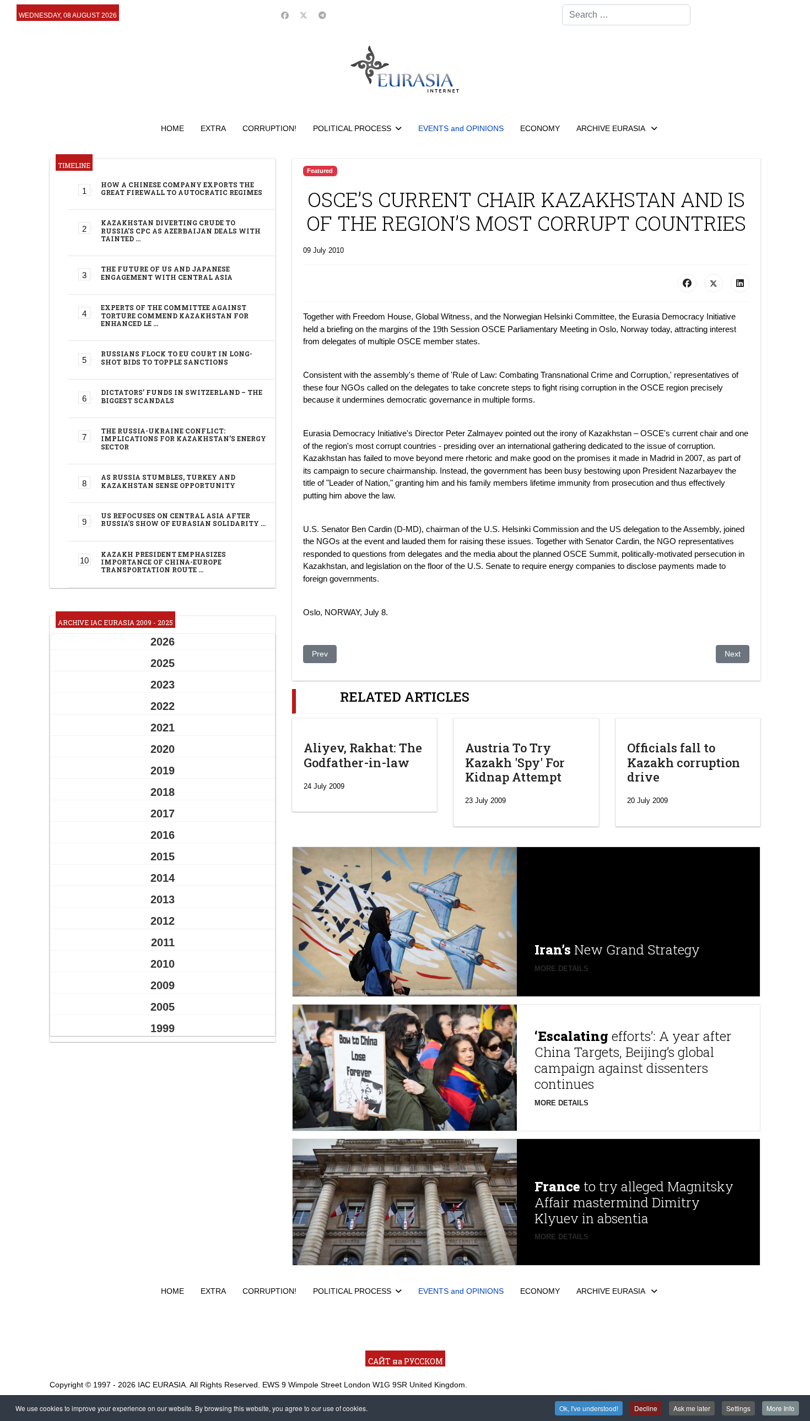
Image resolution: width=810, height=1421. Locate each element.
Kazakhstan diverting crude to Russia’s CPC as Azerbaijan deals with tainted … (181, 230)
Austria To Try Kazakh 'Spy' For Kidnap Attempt (515, 762)
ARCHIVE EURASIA (611, 128)
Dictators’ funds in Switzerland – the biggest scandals (181, 396)
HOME (172, 128)
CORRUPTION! (269, 128)
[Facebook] (285, 15)
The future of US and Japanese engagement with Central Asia (167, 272)
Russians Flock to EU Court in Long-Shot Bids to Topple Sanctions (176, 357)
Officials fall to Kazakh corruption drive (683, 762)
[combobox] (626, 14)
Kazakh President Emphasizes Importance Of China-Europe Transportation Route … (163, 562)
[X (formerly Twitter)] (713, 283)
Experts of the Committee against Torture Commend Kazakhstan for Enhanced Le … (175, 315)
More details (561, 968)
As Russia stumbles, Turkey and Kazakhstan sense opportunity (168, 481)
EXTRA (213, 128)
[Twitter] (303, 15)
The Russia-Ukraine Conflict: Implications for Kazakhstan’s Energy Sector (183, 438)
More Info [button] (780, 1408)
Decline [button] (645, 1408)
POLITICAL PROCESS (352, 128)
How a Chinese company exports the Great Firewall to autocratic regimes (181, 188)
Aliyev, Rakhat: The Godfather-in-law (363, 755)
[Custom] (322, 15)
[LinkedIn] (740, 283)
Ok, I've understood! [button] (588, 1408)
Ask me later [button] (691, 1408)
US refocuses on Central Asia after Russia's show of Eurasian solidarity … (183, 519)
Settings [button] (738, 1408)
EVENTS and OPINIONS (461, 128)
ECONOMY (540, 128)
